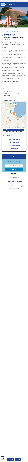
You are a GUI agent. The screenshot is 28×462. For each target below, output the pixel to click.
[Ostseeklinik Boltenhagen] (12, 103)
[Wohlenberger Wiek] (15, 114)
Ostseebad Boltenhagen (19, 30)
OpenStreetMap (18, 127)
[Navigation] (26, 4)
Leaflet (10, 127)
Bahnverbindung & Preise (14, 139)
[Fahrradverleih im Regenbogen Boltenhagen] (10, 102)
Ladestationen (14, 148)
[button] (10, 4)
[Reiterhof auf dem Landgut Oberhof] (11, 112)
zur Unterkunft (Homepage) (15, 186)
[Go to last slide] (3, 18)
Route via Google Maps (15, 145)
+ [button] (3, 104)
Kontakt (11, 459)
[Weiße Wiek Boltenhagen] (15, 104)
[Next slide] (24, 18)
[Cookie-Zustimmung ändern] (2, 457)
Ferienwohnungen (15, 31)
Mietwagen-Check (14, 142)
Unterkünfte (6, 31)
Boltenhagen (14, 1)
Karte (18, 459)
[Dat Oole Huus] (14, 113)
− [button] (3, 105)
